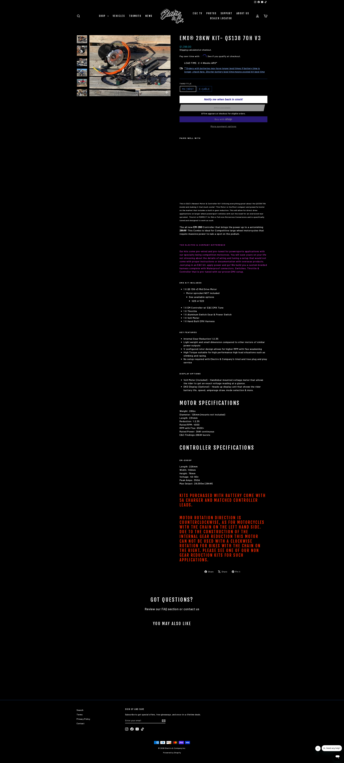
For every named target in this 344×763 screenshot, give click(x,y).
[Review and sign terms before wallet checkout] (223, 122)
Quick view (99, 675)
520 (202, 300)
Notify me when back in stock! (223, 99)
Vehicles (119, 15)
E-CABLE (204, 88)
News (149, 15)
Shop (103, 15)
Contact (81, 723)
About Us (242, 13)
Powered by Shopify (172, 753)
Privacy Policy (83, 719)
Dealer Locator (221, 18)
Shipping (184, 50)
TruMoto (135, 15)
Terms (80, 714)
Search (80, 710)
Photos (211, 13)
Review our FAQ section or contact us (172, 609)
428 (194, 300)
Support (226, 13)
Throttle (186, 83)
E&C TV (197, 13)
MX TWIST (188, 88)
